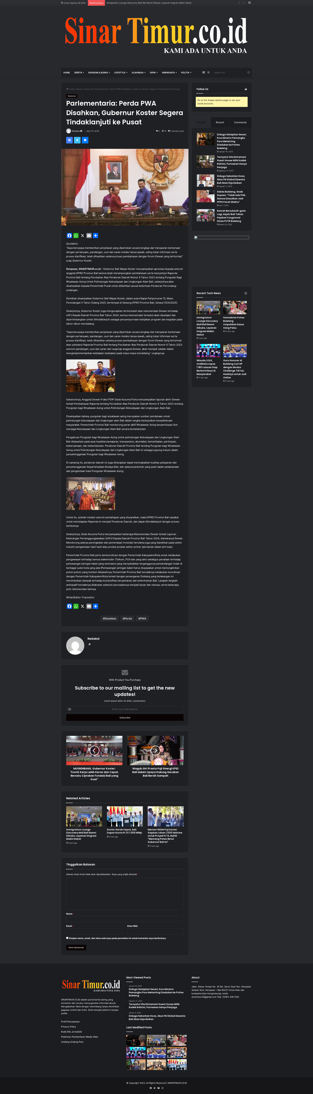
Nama (70, 913)
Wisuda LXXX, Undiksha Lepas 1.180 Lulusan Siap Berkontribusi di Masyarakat (207, 367)
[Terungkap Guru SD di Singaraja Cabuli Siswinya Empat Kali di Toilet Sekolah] (177, 1052)
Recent (220, 122)
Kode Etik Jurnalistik (71, 1031)
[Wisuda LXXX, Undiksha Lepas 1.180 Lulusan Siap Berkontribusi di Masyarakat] (208, 350)
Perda (128, 618)
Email (70, 926)
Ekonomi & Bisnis (98, 72)
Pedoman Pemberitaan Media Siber (79, 1036)
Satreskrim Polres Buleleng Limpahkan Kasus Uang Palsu (135, 2)
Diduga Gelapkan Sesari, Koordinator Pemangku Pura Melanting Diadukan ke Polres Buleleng (232, 141)
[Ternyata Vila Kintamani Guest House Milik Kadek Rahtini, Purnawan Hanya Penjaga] (206, 161)
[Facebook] (69, 140)
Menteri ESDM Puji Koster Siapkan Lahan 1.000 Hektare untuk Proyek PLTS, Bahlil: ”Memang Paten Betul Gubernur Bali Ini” (165, 836)
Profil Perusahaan (70, 1021)
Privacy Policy (68, 1026)
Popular (201, 122)
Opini (153, 72)
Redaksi (76, 131)
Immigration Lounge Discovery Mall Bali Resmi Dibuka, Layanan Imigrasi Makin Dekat (81, 834)
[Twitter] (77, 140)
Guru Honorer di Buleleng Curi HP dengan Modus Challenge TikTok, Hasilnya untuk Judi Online (234, 369)
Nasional (88, 89)
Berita (78, 72)
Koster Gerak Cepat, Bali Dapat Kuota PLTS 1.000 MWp (124, 831)
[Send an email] (81, 131)
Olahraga (137, 72)
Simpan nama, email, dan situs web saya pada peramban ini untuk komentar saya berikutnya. (117, 938)
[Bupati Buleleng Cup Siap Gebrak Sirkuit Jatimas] (156, 1064)
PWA (143, 618)
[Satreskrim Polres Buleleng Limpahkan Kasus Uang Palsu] (235, 307)
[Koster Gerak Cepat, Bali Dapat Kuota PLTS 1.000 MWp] (125, 816)
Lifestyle (119, 72)
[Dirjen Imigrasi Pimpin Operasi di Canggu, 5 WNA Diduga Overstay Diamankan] (136, 1040)
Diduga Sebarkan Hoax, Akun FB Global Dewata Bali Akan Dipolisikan (231, 179)
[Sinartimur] (156, 36)
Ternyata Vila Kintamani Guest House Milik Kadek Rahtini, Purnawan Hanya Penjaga (232, 162)
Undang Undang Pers (72, 1042)
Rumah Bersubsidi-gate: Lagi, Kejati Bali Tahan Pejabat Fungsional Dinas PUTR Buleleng (231, 216)
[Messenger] (85, 140)
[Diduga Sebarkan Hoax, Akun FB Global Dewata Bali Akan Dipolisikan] (206, 180)
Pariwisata (168, 72)
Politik (185, 72)
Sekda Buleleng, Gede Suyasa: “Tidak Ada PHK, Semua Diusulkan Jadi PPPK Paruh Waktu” (231, 197)
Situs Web (132, 926)
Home (66, 72)
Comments (240, 122)
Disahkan (110, 618)
